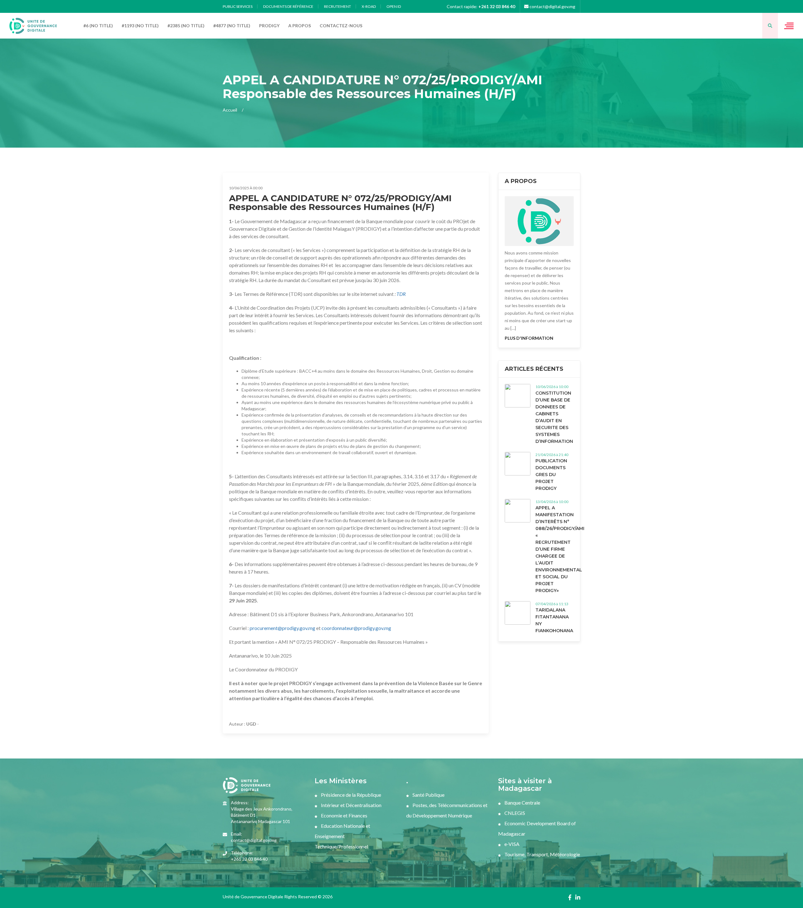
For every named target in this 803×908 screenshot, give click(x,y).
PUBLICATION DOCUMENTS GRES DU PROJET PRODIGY (551, 474)
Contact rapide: (481, 6)
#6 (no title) (98, 25)
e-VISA (511, 844)
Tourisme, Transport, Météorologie (541, 854)
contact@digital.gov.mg (552, 6)
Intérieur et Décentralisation (350, 805)
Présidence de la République (350, 795)
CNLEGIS (514, 813)
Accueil (230, 110)
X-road (369, 6)
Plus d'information (529, 338)
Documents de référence (288, 6)
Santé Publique (428, 795)
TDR (401, 294)
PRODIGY (269, 25)
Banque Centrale (521, 803)
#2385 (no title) (186, 25)
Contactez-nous (341, 25)
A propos (299, 25)
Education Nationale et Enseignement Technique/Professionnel (342, 836)
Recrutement (337, 6)
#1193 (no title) (140, 25)
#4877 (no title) (231, 25)
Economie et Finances (343, 815)
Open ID (393, 6)
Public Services (238, 6)
